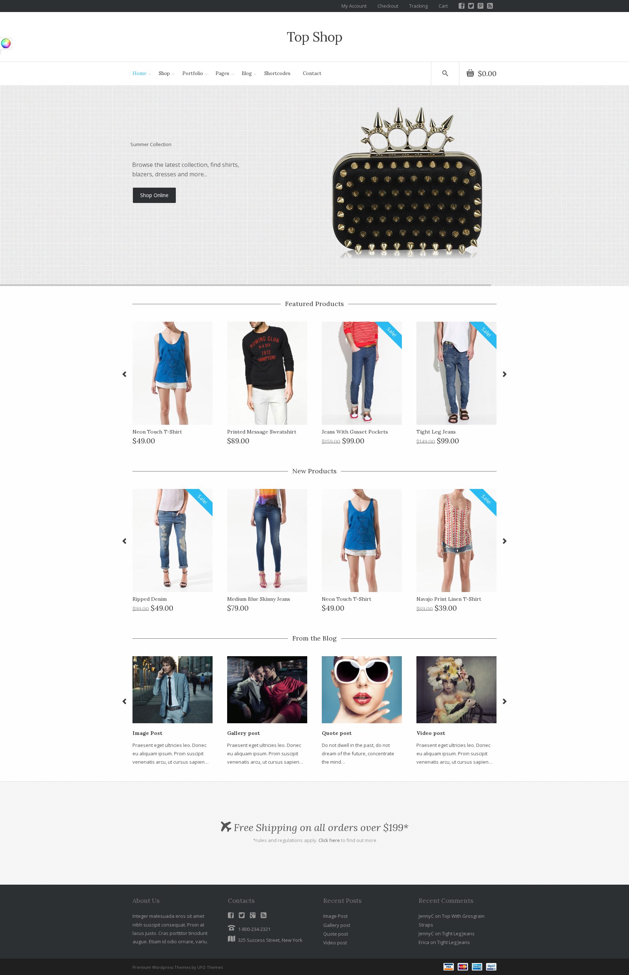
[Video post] (456, 689)
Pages (220, 74)
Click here (329, 840)
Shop (162, 74)
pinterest (480, 6)
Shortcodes (277, 73)
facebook (461, 6)
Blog (244, 74)
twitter (471, 6)
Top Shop (315, 36)
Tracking (418, 6)
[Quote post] (362, 689)
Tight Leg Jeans (458, 933)
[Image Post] (172, 689)
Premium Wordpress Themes (161, 967)
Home (137, 74)
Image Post (335, 916)
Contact (312, 73)
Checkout (387, 6)
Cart (443, 6)
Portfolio (190, 74)
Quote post (335, 934)
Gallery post (336, 925)
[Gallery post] (267, 689)
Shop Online (154, 213)
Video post (335, 942)
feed (490, 6)
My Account (354, 6)
